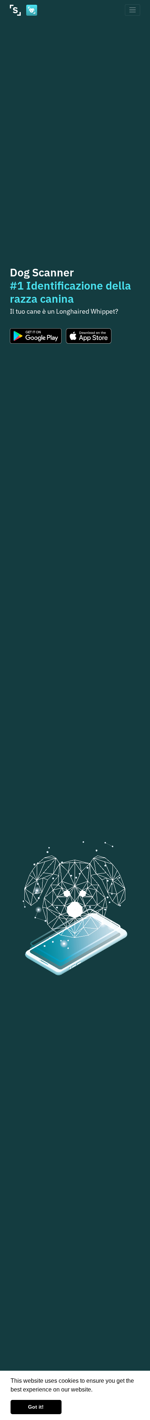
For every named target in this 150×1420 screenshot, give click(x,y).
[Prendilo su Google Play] (36, 336)
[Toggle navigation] (133, 10)
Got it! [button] (36, 1407)
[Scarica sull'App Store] (89, 336)
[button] (95, 1390)
